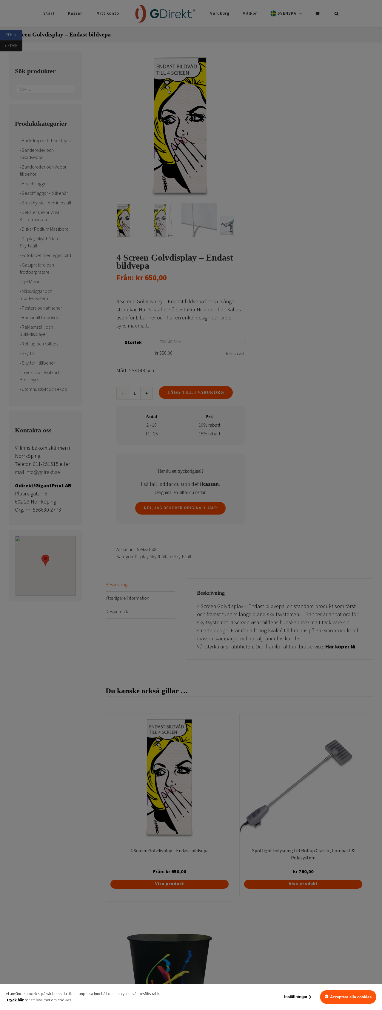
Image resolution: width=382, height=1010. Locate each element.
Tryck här (15, 1000)
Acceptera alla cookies (351, 997)
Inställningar (295, 996)
